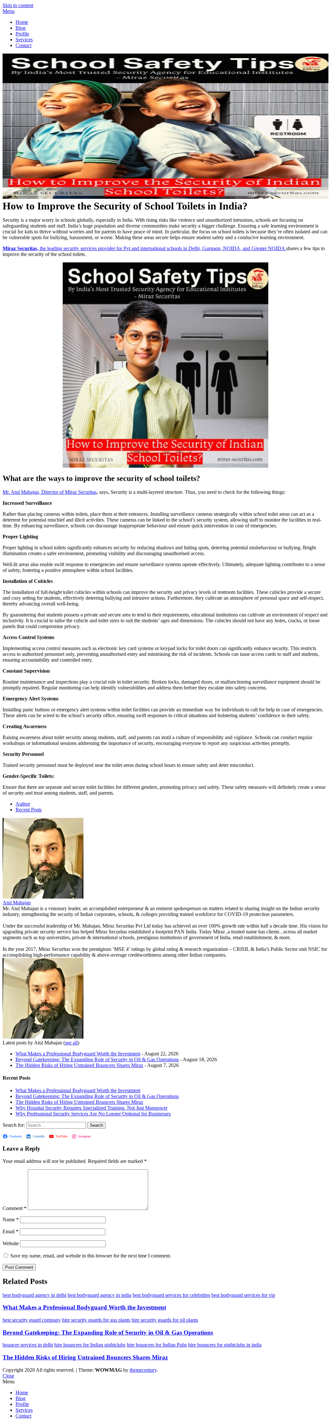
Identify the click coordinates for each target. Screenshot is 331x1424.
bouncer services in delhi (28, 1345)
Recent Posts (29, 809)
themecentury (143, 1370)
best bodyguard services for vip (243, 1295)
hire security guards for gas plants (96, 1320)
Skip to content (18, 5)
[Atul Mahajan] (43, 897)
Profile (22, 33)
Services (24, 39)
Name (11, 1219)
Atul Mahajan (17, 902)
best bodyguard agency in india (99, 1295)
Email (10, 1231)
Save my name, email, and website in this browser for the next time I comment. (90, 1255)
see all (71, 1042)
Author (23, 804)
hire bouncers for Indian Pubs (157, 1345)
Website (11, 1243)
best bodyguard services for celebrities (171, 1295)
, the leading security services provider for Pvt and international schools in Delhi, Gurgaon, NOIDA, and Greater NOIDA (144, 248)
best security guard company (32, 1320)
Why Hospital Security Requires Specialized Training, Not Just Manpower (91, 1108)
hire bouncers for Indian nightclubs (89, 1345)
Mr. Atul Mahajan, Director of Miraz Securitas (50, 492)
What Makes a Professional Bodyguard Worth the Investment (78, 1053)
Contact (23, 45)
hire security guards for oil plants (165, 1320)
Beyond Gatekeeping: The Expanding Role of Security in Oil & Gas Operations (97, 1059)
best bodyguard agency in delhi (34, 1295)
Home (22, 22)
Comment (15, 1208)
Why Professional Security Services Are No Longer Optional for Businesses (93, 1113)
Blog (21, 28)
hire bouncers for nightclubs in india (225, 1345)
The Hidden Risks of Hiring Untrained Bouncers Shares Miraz (79, 1065)
